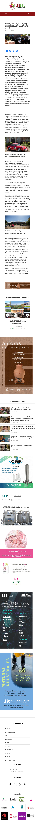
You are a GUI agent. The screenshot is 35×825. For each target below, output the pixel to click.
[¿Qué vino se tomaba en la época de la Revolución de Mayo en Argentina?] (5, 438)
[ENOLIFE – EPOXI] (16, 654)
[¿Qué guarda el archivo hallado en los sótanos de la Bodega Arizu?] (5, 410)
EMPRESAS (8, 757)
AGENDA (7, 746)
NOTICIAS (8, 728)
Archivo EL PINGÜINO (17, 401)
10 (24, 328)
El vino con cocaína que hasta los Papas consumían (21, 446)
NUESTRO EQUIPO (10, 760)
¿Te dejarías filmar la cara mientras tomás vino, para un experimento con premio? (23, 428)
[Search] (29, 14)
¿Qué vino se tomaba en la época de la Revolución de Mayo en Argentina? (22, 437)
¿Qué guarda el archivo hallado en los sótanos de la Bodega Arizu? (22, 408)
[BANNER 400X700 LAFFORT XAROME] (16, 531)
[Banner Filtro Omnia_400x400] (16, 494)
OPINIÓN (7, 753)
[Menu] (6, 14)
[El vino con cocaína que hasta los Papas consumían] (5, 447)
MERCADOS (8, 739)
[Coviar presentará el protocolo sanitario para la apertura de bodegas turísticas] (17, 309)
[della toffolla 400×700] (16, 593)
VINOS (7, 735)
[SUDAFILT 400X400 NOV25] (16, 457)
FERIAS (7, 742)
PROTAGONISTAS (10, 732)
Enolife (8, 29)
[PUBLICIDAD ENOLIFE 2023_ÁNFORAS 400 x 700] (16, 338)
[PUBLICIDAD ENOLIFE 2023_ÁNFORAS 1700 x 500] (17, 283)
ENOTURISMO (8, 20)
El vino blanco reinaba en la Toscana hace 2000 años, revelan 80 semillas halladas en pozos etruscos (22, 418)
